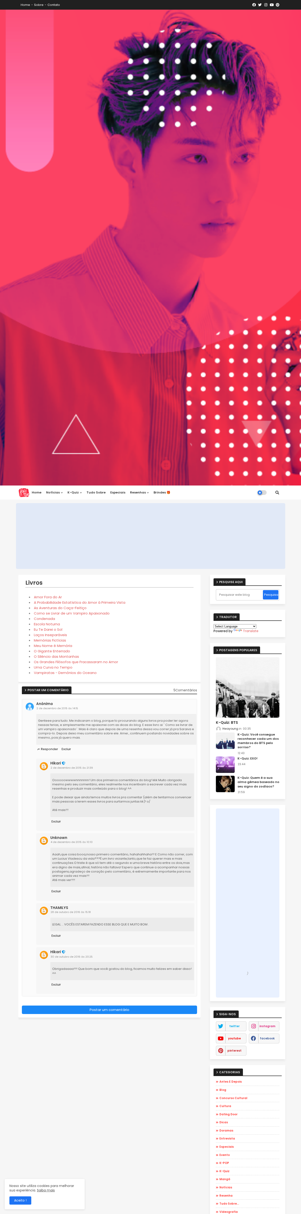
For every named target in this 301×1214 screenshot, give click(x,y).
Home (25, 5)
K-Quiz (224, 1171)
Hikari (55, 763)
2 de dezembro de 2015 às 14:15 (57, 708)
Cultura (225, 1106)
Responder (49, 749)
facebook (267, 1038)
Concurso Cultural (233, 1098)
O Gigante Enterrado (52, 651)
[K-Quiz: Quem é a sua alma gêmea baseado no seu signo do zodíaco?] (225, 784)
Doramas (226, 1130)
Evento (224, 1155)
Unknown (58, 837)
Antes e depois (230, 1082)
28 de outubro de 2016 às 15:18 (71, 912)
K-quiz (73, 492)
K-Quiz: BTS (227, 722)
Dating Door (228, 1114)
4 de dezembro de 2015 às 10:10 (72, 842)
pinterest (234, 1051)
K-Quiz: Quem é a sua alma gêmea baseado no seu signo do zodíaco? (258, 782)
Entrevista (227, 1138)
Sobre (39, 5)
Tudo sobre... (229, 1204)
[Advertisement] (150, 536)
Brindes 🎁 (162, 492)
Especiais (117, 492)
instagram (267, 1026)
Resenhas (138, 492)
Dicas (223, 1122)
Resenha (226, 1196)
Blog (222, 1090)
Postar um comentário (109, 1009)
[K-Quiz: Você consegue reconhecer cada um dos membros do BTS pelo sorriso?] (225, 740)
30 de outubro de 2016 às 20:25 (72, 957)
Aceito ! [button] (20, 1200)
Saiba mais (46, 1190)
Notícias (53, 492)
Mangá (224, 1179)
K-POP (224, 1163)
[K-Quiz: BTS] (247, 687)
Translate (250, 631)
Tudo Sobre (96, 492)
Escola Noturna (47, 624)
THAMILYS (59, 907)
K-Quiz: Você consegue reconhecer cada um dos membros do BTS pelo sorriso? (258, 741)
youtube (234, 1038)
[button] (277, 492)
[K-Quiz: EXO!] (225, 764)
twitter (234, 1026)
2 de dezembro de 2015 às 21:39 (72, 768)
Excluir (66, 749)
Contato (54, 5)
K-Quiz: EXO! (247, 758)
